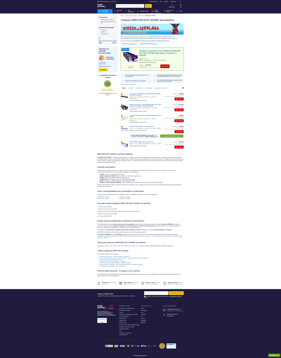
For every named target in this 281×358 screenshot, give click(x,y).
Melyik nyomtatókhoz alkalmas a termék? (147, 62)
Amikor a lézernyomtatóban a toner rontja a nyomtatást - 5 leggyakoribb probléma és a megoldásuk (124, 258)
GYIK (120, 331)
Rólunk (142, 308)
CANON (143, 318)
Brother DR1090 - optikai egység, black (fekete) (141, 142)
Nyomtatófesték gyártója (106, 27)
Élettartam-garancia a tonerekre (126, 327)
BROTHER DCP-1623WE (103, 198)
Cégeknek (166, 1)
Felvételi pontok (123, 322)
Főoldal (122, 15)
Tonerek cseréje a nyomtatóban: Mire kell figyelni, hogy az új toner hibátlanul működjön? (121, 264)
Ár (99, 38)
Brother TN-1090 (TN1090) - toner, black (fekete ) (142, 126)
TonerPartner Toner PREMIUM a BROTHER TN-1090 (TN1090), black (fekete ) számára (118, 236)
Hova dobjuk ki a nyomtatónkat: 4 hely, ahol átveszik (112, 266)
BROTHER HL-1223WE (124, 198)
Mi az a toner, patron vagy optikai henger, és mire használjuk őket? (136, 75)
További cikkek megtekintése (128, 84)
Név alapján (130, 88)
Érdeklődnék (103, 69)
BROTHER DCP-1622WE (103, 197)
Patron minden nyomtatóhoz (131, 15)
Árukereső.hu (102, 321)
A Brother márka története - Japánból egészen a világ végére (114, 256)
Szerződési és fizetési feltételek (126, 308)
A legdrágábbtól (148, 88)
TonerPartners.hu (146, 306)
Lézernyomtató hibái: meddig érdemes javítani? (111, 259)
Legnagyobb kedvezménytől (160, 88)
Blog (161, 1)
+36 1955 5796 (102, 63)
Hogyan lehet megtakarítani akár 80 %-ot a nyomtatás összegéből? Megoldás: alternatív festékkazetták (169, 75)
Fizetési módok (122, 318)
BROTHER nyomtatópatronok (129, 44)
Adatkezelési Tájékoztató (176, 296)
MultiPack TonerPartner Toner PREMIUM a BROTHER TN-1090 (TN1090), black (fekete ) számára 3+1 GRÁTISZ (160, 53)
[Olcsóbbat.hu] (171, 344)
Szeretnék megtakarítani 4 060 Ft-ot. (173, 136)
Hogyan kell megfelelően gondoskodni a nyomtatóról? (113, 261)
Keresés (148, 6)
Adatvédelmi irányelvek (124, 310)
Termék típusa (103, 17)
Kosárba (166, 66)
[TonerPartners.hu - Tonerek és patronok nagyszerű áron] (101, 6)
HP (141, 316)
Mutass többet (174, 38)
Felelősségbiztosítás (124, 329)
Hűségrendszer (122, 320)
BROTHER (141, 15)
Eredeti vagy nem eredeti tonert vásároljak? (135, 80)
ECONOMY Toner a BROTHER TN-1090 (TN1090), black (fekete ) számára (122, 246)
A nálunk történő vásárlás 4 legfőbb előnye (129, 324)
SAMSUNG (143, 320)
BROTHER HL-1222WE (124, 197)
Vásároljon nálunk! (124, 306)
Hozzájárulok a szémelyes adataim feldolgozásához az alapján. (163, 297)
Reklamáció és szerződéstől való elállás (128, 314)
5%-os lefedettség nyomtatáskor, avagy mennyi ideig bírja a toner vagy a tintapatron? (169, 81)
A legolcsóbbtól (139, 88)
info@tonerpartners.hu (104, 66)
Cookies (121, 312)
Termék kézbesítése (153, 1)
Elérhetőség (173, 1)
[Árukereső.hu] (102, 319)
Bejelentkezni (172, 7)
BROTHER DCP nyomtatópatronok (148, 44)
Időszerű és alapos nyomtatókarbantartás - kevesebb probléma (115, 262)
